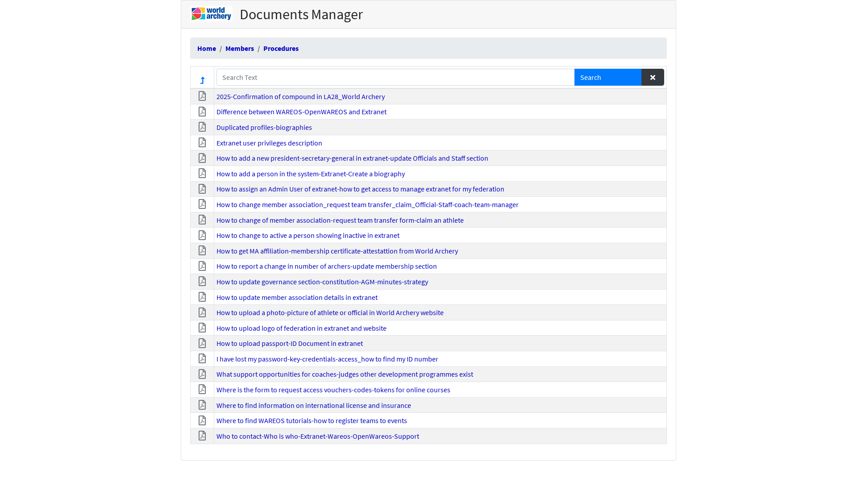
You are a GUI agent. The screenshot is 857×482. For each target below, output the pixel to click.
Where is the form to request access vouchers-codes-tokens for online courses (333, 389)
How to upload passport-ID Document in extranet (289, 343)
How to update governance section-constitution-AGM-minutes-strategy (322, 281)
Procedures (281, 48)
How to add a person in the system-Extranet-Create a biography (310, 173)
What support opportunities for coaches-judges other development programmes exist (344, 374)
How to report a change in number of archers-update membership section (326, 266)
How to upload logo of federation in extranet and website (301, 328)
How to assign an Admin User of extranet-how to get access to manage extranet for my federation (360, 188)
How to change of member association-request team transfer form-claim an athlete (340, 220)
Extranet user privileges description (269, 142)
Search (590, 77)
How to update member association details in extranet (297, 297)
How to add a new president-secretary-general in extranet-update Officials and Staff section (352, 158)
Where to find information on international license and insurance (313, 405)
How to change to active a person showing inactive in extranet (307, 235)
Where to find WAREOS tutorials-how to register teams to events (311, 420)
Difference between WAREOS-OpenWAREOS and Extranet (301, 111)
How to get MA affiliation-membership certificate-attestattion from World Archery (337, 250)
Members (239, 48)
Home (206, 48)
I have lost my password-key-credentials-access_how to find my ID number (327, 358)
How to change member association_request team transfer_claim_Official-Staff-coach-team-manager (367, 204)
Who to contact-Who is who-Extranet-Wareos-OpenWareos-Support (317, 436)
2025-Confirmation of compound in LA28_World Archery (300, 96)
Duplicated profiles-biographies (264, 127)
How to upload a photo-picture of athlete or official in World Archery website (330, 312)
